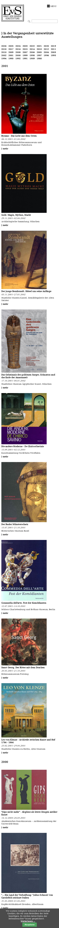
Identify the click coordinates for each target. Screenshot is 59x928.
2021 (39, 46)
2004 (46, 52)
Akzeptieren (30, 925)
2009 (11, 52)
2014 (32, 49)
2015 (25, 49)
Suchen (28, 21)
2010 (3, 52)
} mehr (4, 148)
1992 (18, 58)
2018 (3, 49)
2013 (39, 49)
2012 (46, 49)
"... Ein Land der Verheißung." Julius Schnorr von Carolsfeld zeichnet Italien (27, 896)
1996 (46, 55)
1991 (25, 58)
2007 (25, 52)
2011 (53, 49)
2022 (32, 46)
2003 (53, 52)
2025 (11, 46)
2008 (18, 52)
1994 (3, 58)
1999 (25, 55)
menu (53, 6)
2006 (32, 52)
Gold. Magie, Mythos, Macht (16, 215)
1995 (53, 55)
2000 (18, 55)
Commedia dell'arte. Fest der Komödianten (23, 603)
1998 (32, 55)
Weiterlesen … (28, 921)
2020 (46, 46)
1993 (11, 58)
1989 (32, 58)
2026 (3, 46)
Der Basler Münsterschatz (14, 524)
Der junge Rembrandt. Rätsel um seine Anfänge (26, 291)
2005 (39, 52)
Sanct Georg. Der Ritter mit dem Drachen (23, 667)
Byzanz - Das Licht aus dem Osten (19, 136)
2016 (18, 49)
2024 (18, 46)
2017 (11, 49)
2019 (53, 46)
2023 (25, 46)
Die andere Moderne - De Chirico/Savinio (22, 446)
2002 (3, 55)
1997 (39, 55)
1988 (39, 58)
